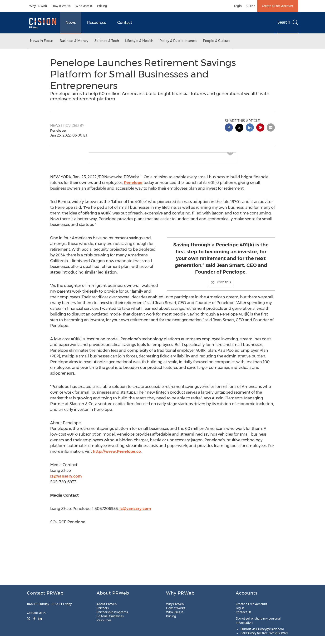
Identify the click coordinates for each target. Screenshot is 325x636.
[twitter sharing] (239, 128)
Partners (103, 608)
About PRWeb (107, 604)
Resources (96, 22)
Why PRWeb (38, 6)
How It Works (61, 6)
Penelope (133, 186)
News (70, 22)
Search (283, 22)
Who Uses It (83, 6)
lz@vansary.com (66, 480)
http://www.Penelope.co (117, 455)
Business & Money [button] (73, 41)
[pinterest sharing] (260, 128)
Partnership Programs (112, 612)
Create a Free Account (277, 6)
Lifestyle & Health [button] (139, 41)
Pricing (102, 6)
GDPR (250, 6)
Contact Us (35, 613)
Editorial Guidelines (110, 616)
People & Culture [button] (216, 41)
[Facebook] (34, 618)
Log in (240, 608)
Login (238, 6)
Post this (224, 286)
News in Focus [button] (41, 41)
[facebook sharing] (229, 128)
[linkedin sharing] (250, 128)
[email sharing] (271, 128)
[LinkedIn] (40, 618)
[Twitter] (29, 618)
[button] (162, 154)
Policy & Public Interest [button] (178, 41)
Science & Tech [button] (106, 41)
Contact (124, 22)
